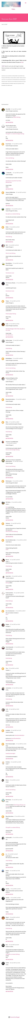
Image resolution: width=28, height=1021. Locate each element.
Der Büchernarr (9, 334)
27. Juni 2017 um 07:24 (14, 245)
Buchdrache (8, 799)
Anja (22, 62)
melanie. (8, 888)
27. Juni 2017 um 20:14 (15, 917)
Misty (7, 422)
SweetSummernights (10, 753)
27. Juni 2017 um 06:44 (18, 172)
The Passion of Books (10, 282)
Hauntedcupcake (9, 647)
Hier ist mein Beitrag (10, 253)
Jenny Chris (8, 576)
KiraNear (8, 762)
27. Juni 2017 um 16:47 (13, 854)
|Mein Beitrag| (9, 600)
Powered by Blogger (15, 1017)
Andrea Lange (9, 340)
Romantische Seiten (10, 399)
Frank (7, 323)
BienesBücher (9, 263)
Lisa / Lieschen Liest (10, 610)
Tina (7, 668)
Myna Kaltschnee (9, 816)
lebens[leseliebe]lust (19, 735)
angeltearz (8, 208)
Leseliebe (8, 730)
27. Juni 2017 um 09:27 (15, 559)
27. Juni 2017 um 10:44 (17, 688)
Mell (7, 245)
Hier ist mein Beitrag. (11, 368)
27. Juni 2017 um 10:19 (19, 647)
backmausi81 (9, 837)
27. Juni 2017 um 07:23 (14, 227)
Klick (7, 614)
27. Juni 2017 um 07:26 (18, 263)
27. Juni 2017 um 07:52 (15, 301)
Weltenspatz (9, 481)
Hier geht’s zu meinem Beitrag (13, 827)
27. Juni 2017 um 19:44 (16, 888)
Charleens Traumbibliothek (12, 441)
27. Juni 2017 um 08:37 (12, 443)
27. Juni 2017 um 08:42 (17, 481)
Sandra (7, 870)
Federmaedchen (9, 592)
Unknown (8, 523)
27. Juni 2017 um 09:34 (17, 576)
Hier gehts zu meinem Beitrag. (13, 954)
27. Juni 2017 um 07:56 (14, 323)
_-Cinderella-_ (9, 172)
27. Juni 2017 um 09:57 (20, 610)
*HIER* (3, 66)
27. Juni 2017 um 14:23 (17, 799)
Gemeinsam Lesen (10, 272)
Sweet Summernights (10, 743)
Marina (7, 559)
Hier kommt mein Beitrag (12, 531)
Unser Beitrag (9, 860)
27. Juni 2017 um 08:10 (18, 340)
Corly (7, 709)
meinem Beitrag (16, 117)
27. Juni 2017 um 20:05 (16, 897)
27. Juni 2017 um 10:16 (15, 624)
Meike (7, 227)
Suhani (7, 917)
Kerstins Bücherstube (10, 540)
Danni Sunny (8, 143)
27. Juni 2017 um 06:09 (16, 109)
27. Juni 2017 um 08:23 (14, 422)
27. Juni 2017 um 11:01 (14, 709)
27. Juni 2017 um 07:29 (21, 282)
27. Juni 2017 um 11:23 (21, 743)
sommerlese (8, 688)
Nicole (7, 780)
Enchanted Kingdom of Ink (12, 378)
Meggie (7, 624)
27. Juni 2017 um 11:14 (16, 730)
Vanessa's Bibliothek (10, 192)
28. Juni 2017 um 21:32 (15, 962)
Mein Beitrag (9, 236)
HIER (7, 549)
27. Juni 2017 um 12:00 (16, 762)
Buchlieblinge (9, 358)
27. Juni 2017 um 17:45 (15, 870)
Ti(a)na (7, 301)
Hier (7, 507)
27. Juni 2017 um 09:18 (21, 540)
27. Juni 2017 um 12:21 (15, 780)
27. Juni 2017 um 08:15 (21, 399)
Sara (7, 944)
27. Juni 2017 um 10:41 (14, 668)
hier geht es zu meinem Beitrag (13, 213)
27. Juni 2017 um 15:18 (17, 837)
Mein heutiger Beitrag (11, 313)
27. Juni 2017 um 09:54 (19, 592)
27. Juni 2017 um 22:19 (14, 944)
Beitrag (7, 582)
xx (6, 854)
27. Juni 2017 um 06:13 (12, 127)
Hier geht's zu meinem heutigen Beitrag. (15, 133)
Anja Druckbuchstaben (11, 125)
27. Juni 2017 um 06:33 (17, 143)
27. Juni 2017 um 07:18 (16, 208)
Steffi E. (7, 962)
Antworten (9, 122)
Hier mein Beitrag (10, 158)
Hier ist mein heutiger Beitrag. (13, 449)
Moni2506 (8, 109)
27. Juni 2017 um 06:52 (21, 192)
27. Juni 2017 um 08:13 (18, 358)
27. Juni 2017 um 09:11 (16, 523)
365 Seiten (8, 502)
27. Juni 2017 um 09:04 (16, 502)
